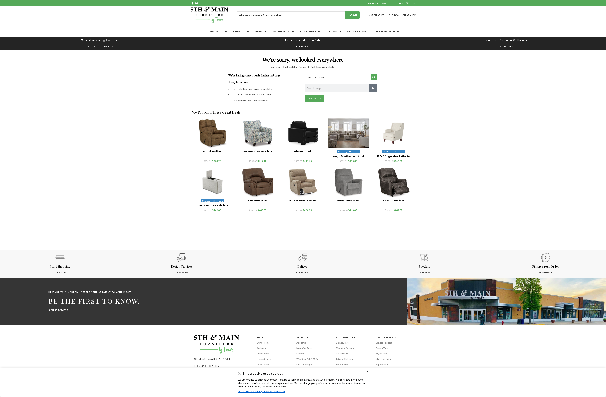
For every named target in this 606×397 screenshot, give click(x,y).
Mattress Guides (384, 359)
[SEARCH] (374, 77)
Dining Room (263, 353)
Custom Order (343, 353)
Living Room (215, 31)
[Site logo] (209, 14)
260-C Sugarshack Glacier (394, 156)
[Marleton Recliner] (348, 182)
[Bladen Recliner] (257, 182)
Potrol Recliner (212, 151)
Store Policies (343, 364)
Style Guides (382, 353)
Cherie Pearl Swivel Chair (212, 205)
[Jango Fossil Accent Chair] (348, 133)
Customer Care (345, 337)
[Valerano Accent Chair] (257, 133)
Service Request (384, 342)
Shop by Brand (357, 31)
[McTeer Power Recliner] (303, 182)
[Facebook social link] (192, 3)
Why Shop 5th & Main (307, 359)
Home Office (308, 31)
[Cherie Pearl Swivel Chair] (212, 182)
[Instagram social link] (196, 3)
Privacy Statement (345, 359)
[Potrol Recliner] (212, 133)
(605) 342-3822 (210, 366)
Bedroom (239, 31)
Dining (259, 31)
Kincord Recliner (393, 200)
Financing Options (345, 348)
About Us (302, 337)
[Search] (373, 88)
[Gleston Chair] (303, 133)
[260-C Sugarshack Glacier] (393, 133)
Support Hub (382, 364)
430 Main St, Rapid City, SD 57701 (212, 359)
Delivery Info (342, 342)
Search (353, 14)
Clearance (333, 31)
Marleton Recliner (348, 200)
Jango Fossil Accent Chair (348, 156)
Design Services (385, 31)
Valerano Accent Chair (257, 151)
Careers (300, 353)
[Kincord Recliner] (393, 182)
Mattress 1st (282, 31)
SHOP (260, 337)
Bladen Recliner (258, 200)
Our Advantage (304, 364)
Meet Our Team (304, 348)
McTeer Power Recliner (303, 200)
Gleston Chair (303, 151)
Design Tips (382, 348)
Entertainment (264, 359)
